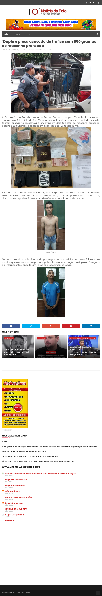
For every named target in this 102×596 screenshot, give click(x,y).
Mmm (4, 442)
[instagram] (98, 3)
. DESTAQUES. (9, 338)
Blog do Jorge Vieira (14, 515)
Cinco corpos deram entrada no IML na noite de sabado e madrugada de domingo (38, 461)
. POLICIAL (22, 50)
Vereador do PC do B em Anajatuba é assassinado (24, 451)
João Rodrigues (12, 491)
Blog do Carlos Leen (14, 503)
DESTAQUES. (40, 50)
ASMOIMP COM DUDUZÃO (16, 509)
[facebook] (86, 3)
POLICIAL (49, 50)
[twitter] (90, 3)
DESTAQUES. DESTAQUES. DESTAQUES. (82, 338)
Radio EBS (9, 521)
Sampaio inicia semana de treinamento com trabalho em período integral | (40, 473)
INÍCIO (7, 34)
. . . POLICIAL (41, 338)
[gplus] (94, 3)
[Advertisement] (23, 542)
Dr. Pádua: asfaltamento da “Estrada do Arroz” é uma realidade (30, 456)
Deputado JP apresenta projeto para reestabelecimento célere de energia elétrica (83, 351)
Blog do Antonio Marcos (16, 479)
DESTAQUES (31, 50)
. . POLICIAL (15, 50)
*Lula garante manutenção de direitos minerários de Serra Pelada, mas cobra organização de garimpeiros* (49, 446)
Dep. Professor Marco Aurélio (18, 497)
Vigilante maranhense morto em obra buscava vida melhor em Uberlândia (17, 352)
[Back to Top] (98, 593)
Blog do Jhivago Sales (15, 485)
